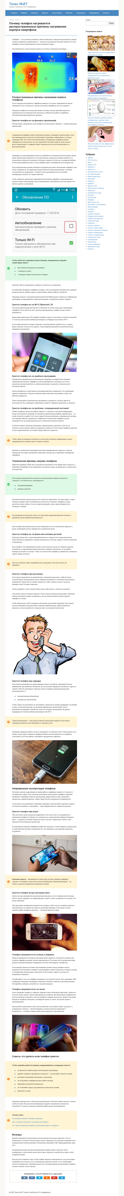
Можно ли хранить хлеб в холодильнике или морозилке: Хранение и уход (99, 75)
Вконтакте (91, 179)
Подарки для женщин (95, 216)
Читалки (91, 249)
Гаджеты (45, 13)
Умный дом (92, 242)
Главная (14, 13)
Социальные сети (94, 237)
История (91, 195)
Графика (91, 183)
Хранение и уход (94, 247)
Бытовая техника (94, 174)
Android (90, 158)
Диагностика (92, 186)
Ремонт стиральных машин (98, 230)
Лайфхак (24, 13)
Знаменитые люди (94, 193)
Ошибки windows (94, 214)
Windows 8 (91, 169)
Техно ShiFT (18, 3)
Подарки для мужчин (95, 218)
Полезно (106, 13)
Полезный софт (93, 221)
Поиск (88, 20)
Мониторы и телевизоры (97, 204)
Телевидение (94, 13)
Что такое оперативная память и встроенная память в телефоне (35, 1125)
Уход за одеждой (94, 244)
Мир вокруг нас (93, 202)
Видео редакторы (94, 176)
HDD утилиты (92, 160)
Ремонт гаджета (94, 225)
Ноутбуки (69, 13)
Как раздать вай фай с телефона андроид (27, 1118)
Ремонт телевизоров (95, 232)
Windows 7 (91, 167)
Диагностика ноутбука (96, 188)
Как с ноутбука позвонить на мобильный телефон (30, 1122)
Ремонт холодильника (96, 235)
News (90, 162)
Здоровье (91, 190)
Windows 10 (92, 165)
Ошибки (91, 211)
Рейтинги (34, 13)
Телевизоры (80, 13)
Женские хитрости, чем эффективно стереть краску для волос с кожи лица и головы (101, 146)
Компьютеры (57, 13)
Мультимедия (93, 207)
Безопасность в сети (95, 172)
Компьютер (92, 197)
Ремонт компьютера (95, 228)
